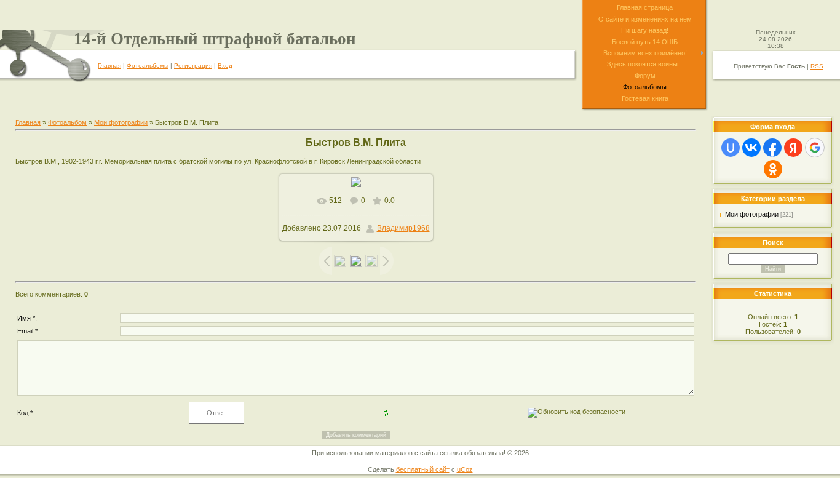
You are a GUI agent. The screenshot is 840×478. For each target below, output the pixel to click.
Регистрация (193, 65)
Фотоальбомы (147, 65)
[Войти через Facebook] (772, 147)
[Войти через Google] (815, 147)
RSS (816, 66)
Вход (225, 65)
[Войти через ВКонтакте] (751, 147)
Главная (109, 65)
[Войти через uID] (730, 147)
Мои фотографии (121, 122)
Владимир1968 (403, 228)
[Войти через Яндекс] (793, 147)
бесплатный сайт (423, 469)
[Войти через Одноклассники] (773, 169)
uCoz (465, 469)
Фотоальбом (67, 122)
